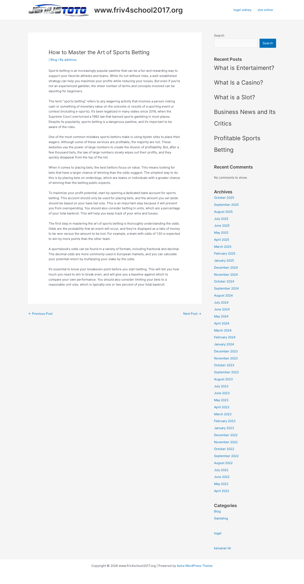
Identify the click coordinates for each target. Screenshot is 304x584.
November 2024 (226, 274)
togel (217, 533)
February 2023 (225, 421)
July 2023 (221, 386)
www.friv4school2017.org (138, 10)
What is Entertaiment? (244, 67)
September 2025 (226, 205)
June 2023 (222, 393)
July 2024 (221, 302)
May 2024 (221, 316)
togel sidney (242, 10)
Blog (53, 60)
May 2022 (221, 484)
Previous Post (40, 314)
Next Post (192, 314)
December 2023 (226, 351)
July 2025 (221, 219)
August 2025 (223, 212)
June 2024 (222, 309)
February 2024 (225, 337)
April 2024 (221, 323)
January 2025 (224, 260)
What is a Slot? (234, 97)
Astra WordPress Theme (195, 566)
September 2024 (226, 288)
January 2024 (224, 344)
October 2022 (224, 449)
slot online (265, 10)
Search (219, 35)
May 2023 (221, 400)
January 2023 (224, 428)
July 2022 (221, 470)
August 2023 (223, 379)
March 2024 (223, 330)
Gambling (221, 518)
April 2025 (221, 240)
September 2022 (226, 456)
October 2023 (224, 365)
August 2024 (223, 295)
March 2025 (222, 247)
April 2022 (221, 491)
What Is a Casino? (238, 82)
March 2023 (223, 414)
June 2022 (222, 477)
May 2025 (221, 233)
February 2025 (224, 253)
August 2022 (223, 463)
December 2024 (226, 267)
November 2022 (226, 442)
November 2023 (226, 358)
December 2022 (226, 435)
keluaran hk (222, 548)
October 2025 (224, 198)
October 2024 (224, 281)
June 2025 (222, 225)
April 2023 (221, 407)
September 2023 (226, 372)
